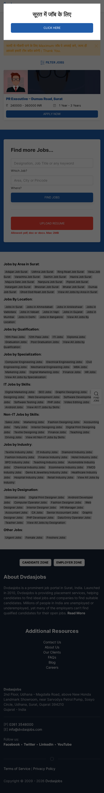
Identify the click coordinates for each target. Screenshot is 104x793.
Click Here (52, 28)
